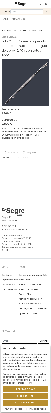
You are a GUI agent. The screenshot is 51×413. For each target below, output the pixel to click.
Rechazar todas (25, 402)
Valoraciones (8, 284)
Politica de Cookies (28, 289)
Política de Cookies (13, 409)
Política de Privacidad (36, 409)
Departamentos (10, 279)
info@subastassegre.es (14, 229)
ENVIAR (44, 340)
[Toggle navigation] (4, 4)
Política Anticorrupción (30, 298)
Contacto (7, 275)
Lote (7, 11)
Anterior (6, 157)
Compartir (12, 152)
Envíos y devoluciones (30, 303)
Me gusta (31, 152)
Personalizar (25, 396)
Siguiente (23, 157)
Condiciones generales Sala (33, 275)
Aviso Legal (24, 279)
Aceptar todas (25, 389)
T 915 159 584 (9, 226)
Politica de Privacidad (30, 284)
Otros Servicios (9, 289)
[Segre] (21, 4)
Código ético (25, 294)
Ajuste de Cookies (28, 313)
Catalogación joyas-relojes (33, 308)
